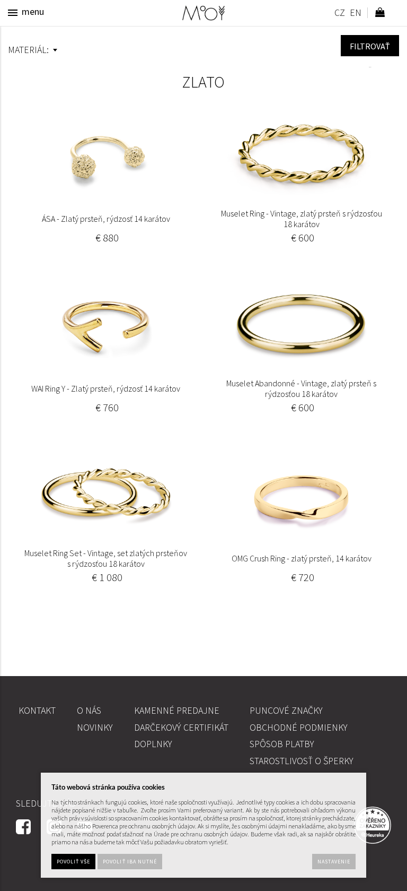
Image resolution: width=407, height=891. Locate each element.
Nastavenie (333, 861)
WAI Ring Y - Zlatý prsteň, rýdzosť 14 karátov (105, 388)
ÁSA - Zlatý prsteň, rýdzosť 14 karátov (106, 218)
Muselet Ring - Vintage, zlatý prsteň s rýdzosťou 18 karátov (301, 218)
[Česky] (339, 14)
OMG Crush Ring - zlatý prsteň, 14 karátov (301, 558)
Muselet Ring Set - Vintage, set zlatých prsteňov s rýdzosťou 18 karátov (105, 558)
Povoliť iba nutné (130, 861)
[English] (355, 14)
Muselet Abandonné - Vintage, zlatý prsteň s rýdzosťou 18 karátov (301, 388)
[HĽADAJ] (370, 45)
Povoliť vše (73, 861)
